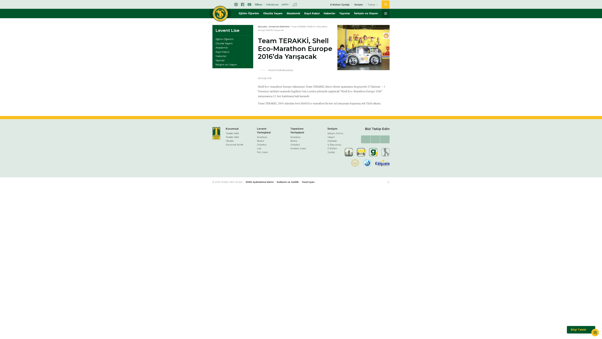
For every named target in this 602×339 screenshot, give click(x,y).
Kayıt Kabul (312, 13)
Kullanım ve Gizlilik (288, 182)
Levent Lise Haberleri (279, 26)
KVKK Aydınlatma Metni (260, 182)
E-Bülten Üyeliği (339, 4)
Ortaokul (261, 144)
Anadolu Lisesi (298, 148)
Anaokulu (262, 137)
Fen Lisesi (262, 152)
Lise (259, 148)
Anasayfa (262, 26)
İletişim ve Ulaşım (366, 13)
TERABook (272, 4)
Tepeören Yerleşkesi (297, 130)
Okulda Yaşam (273, 13)
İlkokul (260, 141)
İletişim (358, 4)
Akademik (293, 13)
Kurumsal (232, 128)
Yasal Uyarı (308, 182)
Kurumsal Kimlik (234, 144)
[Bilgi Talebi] (595, 333)
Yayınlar (344, 13)
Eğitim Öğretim (249, 13)
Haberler (329, 13)
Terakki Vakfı (232, 133)
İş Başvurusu (334, 144)
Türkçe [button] (372, 4)
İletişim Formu (335, 133)
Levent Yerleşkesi (264, 130)
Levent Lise (227, 30)
